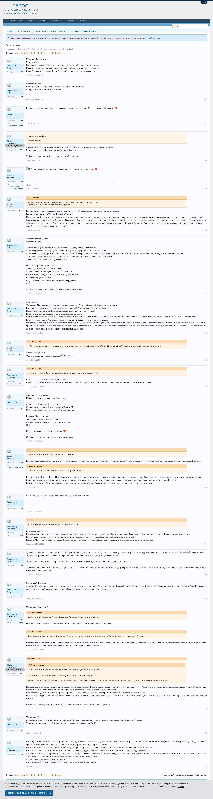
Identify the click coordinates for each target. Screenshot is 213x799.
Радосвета (12, 66)
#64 (206, 160)
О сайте (83, 21)
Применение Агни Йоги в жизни (29, 49)
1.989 (21, 181)
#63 (206, 124)
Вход (204, 2)
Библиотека (43, 21)
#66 (206, 230)
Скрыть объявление (205, 38)
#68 (206, 333)
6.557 (21, 210)
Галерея (31, 21)
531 (21, 150)
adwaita (10, 175)
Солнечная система (16, 125)
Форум (21, 21)
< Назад (22, 53)
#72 (206, 487)
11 (52, 53)
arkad (28, 230)
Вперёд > (58, 53)
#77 (206, 650)
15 (22, 72)
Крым (21, 384)
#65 (206, 189)
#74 (206, 544)
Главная (12, 21)
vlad (62, 49)
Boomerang (12, 375)
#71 (206, 441)
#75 (206, 574)
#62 (206, 99)
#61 (206, 75)
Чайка (9, 115)
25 (22, 754)
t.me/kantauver (154, 38)
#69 (206, 360)
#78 (206, 709)
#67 (206, 293)
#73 (206, 511)
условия (180, 787)
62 (22, 381)
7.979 (21, 120)
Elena (9, 141)
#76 (206, 599)
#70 (206, 387)
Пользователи (57, 21)
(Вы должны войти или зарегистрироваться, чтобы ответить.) (184, 775)
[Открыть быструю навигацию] (205, 31)
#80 (206, 766)
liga (8, 748)
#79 (206, 733)
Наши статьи (71, 21)
